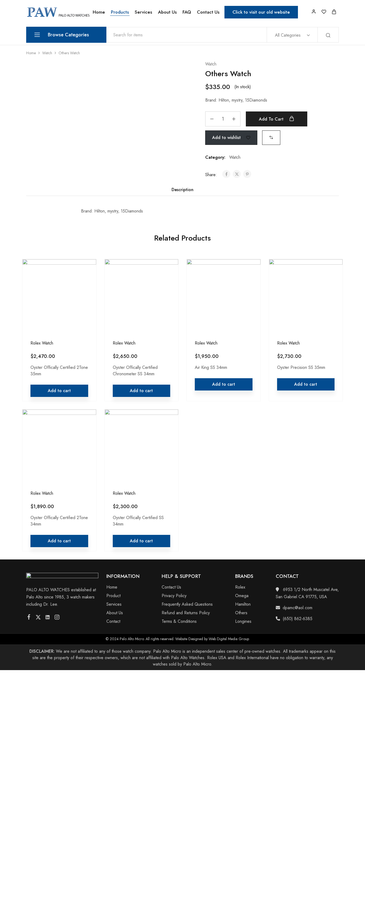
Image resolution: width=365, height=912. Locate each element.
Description (182, 190)
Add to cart (272, 119)
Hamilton (243, 604)
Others (241, 613)
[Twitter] (38, 618)
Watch (47, 53)
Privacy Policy (174, 596)
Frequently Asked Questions (187, 604)
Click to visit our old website (261, 12)
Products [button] (120, 12)
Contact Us (208, 12)
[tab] (182, 190)
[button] (271, 137)
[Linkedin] (47, 618)
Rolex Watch (41, 343)
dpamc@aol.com (297, 608)
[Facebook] (29, 618)
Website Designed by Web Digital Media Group (212, 639)
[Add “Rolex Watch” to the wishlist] (87, 283)
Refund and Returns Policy (186, 613)
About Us (167, 12)
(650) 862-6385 (297, 619)
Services (143, 12)
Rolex (240, 587)
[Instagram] (57, 618)
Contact (113, 621)
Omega (241, 596)
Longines (243, 621)
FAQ (187, 12)
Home (99, 12)
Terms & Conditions (179, 621)
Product (113, 596)
